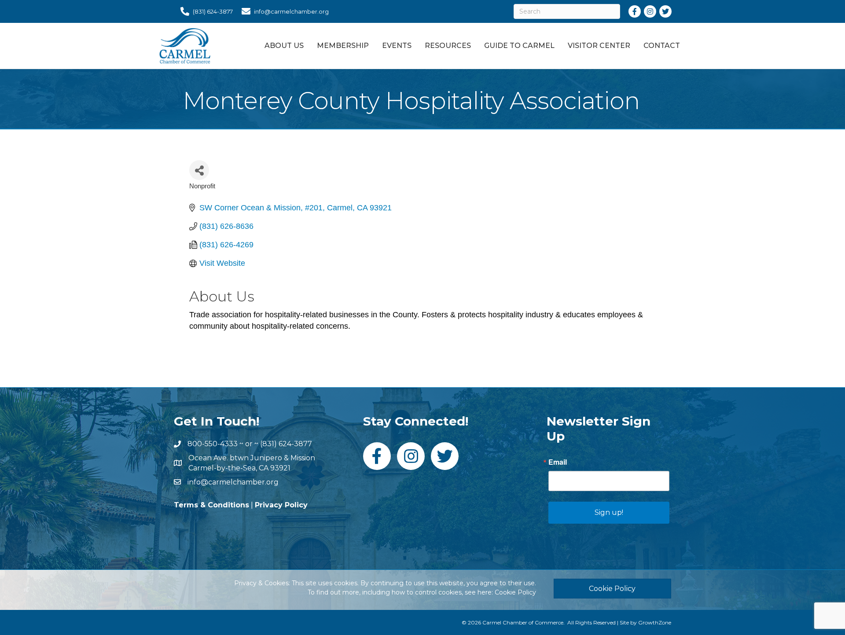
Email (557, 462)
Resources (448, 45)
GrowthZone (654, 622)
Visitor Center (599, 45)
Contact (661, 45)
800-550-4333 (212, 444)
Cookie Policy (515, 592)
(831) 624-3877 (286, 444)
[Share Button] (199, 170)
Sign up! (609, 512)
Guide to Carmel (519, 45)
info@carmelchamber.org (233, 482)
